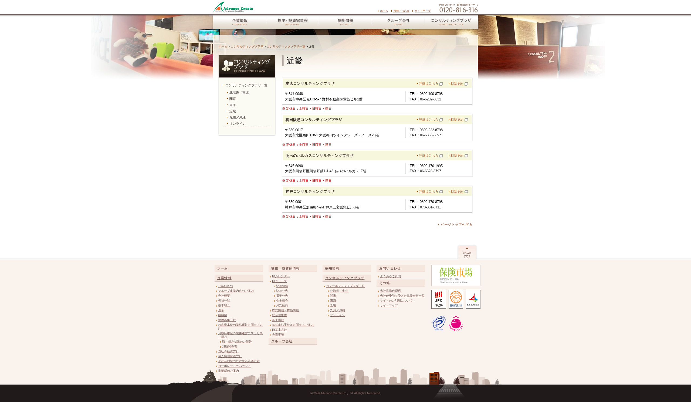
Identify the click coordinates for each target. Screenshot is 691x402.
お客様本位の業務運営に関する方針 (240, 326)
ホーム (384, 10)
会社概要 (224, 295)
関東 (333, 295)
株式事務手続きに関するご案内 (293, 324)
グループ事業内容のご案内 (236, 290)
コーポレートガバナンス (234, 365)
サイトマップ (423, 10)
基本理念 (224, 305)
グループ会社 (398, 23)
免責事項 (278, 334)
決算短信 (282, 286)
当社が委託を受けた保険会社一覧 (402, 295)
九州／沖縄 (337, 310)
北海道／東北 (339, 290)
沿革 (221, 310)
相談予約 (456, 83)
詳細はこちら (428, 83)
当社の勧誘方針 (228, 351)
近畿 (333, 305)
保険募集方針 (227, 320)
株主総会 (282, 300)
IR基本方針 (279, 329)
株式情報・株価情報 (285, 310)
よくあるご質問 (390, 276)
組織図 (222, 315)
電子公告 (282, 295)
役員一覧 (224, 300)
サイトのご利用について (396, 300)
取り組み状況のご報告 (237, 341)
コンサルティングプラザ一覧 (286, 46)
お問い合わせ (401, 10)
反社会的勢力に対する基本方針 (239, 361)
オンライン (337, 315)
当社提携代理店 (390, 290)
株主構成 (278, 320)
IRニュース (279, 281)
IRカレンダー (281, 276)
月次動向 (282, 305)
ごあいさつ (225, 286)
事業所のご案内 (228, 370)
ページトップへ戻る (456, 224)
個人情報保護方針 (230, 356)
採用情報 (345, 23)
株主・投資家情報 (292, 23)
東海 (333, 300)
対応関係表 (229, 346)
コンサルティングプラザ (452, 23)
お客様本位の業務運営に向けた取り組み (240, 335)
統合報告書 (279, 315)
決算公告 (282, 290)
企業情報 (238, 23)
